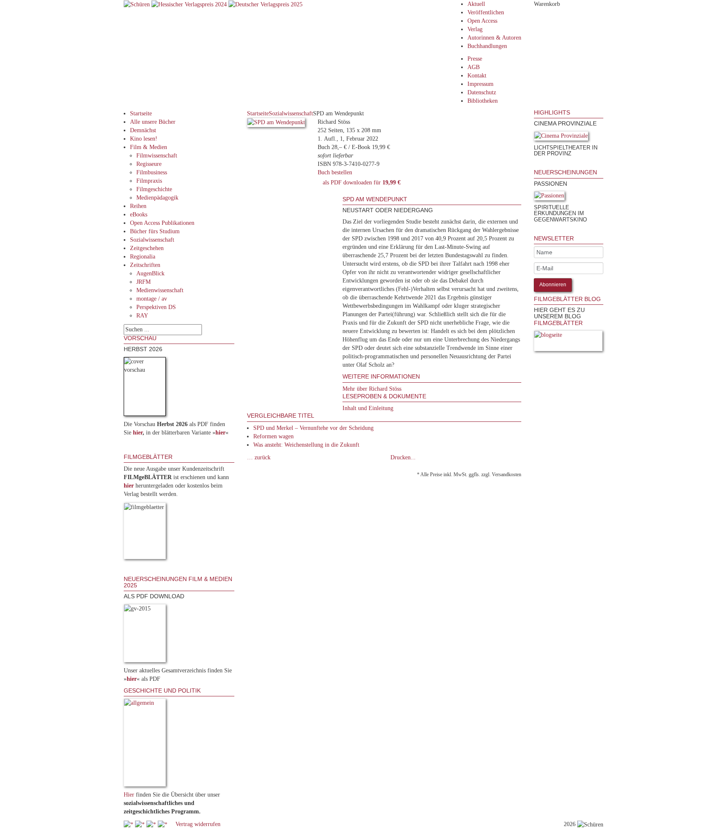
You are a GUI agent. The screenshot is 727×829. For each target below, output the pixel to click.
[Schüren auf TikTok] (152, 824)
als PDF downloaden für (360, 182)
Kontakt (476, 75)
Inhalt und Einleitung (367, 408)
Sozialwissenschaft (152, 240)
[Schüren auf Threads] (140, 824)
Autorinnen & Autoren (494, 38)
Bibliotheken (482, 101)
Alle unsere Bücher (152, 122)
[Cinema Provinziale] (561, 137)
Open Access (482, 21)
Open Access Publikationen (162, 223)
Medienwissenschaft (159, 290)
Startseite (141, 113)
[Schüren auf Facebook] (129, 824)
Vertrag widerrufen (197, 824)
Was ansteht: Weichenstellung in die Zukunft (306, 445)
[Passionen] (549, 197)
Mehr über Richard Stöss (371, 389)
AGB (473, 67)
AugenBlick (150, 273)
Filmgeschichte (154, 189)
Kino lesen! (143, 139)
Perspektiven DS (156, 307)
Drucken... (403, 457)
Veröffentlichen (485, 12)
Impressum (480, 84)
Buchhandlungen (487, 46)
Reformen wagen (273, 436)
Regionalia (142, 256)
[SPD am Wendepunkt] (276, 124)
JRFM (143, 282)
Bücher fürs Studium (155, 231)
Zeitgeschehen (147, 248)
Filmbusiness (151, 172)
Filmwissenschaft (156, 155)
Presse (474, 59)
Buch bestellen (335, 172)
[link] (535, 165)
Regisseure (149, 164)
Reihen (138, 206)
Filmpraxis (149, 181)
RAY (142, 315)
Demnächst (143, 130)
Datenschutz (481, 92)
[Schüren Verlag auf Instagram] (163, 824)
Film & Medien (148, 147)
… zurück (259, 457)
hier (138, 432)
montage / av (151, 299)
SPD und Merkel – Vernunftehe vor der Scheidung (313, 428)
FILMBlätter (558, 323)
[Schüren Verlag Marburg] (137, 4)
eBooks (138, 214)
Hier (129, 795)
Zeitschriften (145, 265)
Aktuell (476, 4)
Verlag (475, 29)
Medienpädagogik (157, 198)
